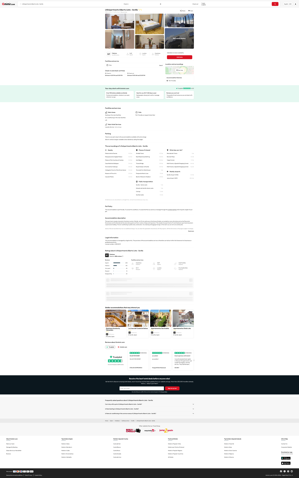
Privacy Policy (164, 391)
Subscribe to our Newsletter (13, 450)
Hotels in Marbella (66, 457)
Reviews (8, 454)
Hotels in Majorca (229, 454)
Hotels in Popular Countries (175, 454)
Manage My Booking (11, 447)
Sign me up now (172, 388)
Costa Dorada (117, 454)
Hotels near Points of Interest (176, 447)
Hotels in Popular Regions (175, 450)
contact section (172, 209)
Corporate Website (286, 447)
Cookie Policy (38, 475)
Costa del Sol (116, 444)
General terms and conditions (14, 475)
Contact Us (284, 444)
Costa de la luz (117, 457)
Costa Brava (116, 450)
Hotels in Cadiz (65, 450)
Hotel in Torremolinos (67, 454)
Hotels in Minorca (229, 457)
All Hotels (170, 457)
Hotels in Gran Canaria (230, 450)
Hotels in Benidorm (66, 447)
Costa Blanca (117, 447)
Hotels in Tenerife (229, 444)
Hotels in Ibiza (228, 447)
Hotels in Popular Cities (174, 444)
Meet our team (10, 444)
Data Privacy (28, 475)
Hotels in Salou (65, 444)
